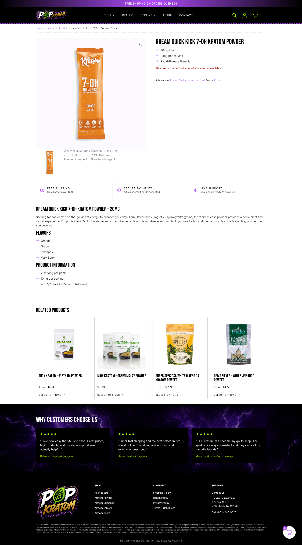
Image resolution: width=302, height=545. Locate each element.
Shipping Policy (162, 492)
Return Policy (160, 497)
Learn (167, 15)
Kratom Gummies (104, 502)
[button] (140, 44)
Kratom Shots (102, 512)
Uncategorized (55, 28)
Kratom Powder (178, 80)
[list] (151, 358)
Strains (146, 15)
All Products (101, 492)
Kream (217, 80)
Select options (50, 394)
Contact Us (218, 492)
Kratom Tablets (103, 507)
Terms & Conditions (164, 507)
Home (39, 28)
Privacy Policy (161, 502)
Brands (128, 15)
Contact (186, 15)
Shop (107, 15)
